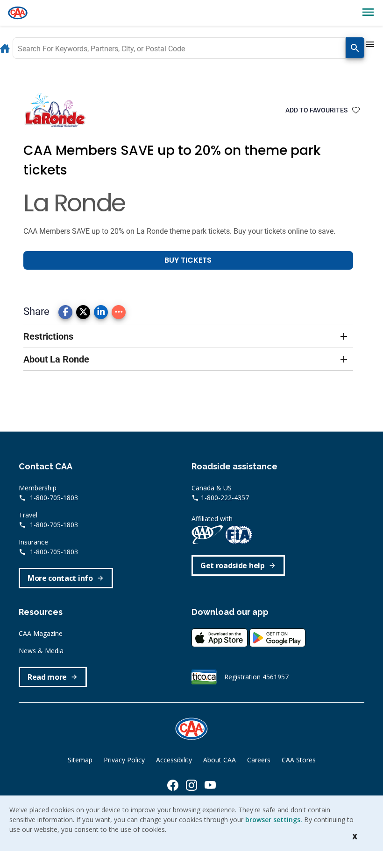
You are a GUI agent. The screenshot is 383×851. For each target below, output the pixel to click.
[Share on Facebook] (65, 312)
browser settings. (273, 819)
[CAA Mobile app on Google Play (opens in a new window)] (277, 636)
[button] (188, 336)
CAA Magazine (41, 633)
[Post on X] (83, 312)
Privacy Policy (124, 759)
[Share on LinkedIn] (101, 312)
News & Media (41, 650)
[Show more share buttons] (119, 312)
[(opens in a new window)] (172, 785)
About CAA (219, 759)
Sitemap (80, 759)
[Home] (17, 13)
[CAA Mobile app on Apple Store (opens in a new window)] (220, 636)
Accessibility (174, 759)
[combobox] (179, 48)
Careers (258, 759)
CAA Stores (299, 759)
